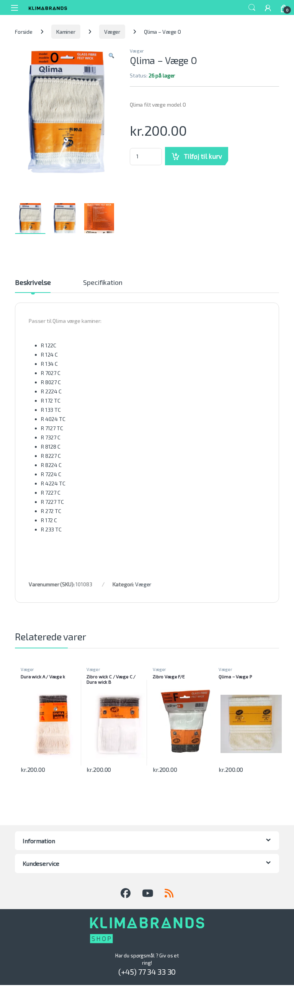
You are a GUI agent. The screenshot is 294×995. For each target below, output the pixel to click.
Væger (112, 31)
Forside (24, 31)
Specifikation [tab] (102, 282)
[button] (111, 56)
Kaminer (65, 31)
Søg (252, 7)
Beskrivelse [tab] (33, 282)
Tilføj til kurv (203, 156)
